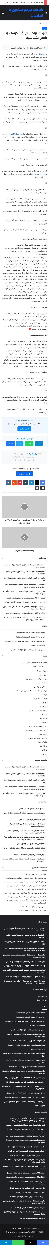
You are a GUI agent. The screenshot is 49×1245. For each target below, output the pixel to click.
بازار (39, 23)
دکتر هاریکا (43, 706)
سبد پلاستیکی (42, 714)
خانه (44, 23)
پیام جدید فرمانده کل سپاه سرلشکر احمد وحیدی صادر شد (25, 893)
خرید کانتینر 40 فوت (40, 698)
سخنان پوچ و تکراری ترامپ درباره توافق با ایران (29, 889)
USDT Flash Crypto (40, 667)
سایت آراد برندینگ (40, 174)
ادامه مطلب (24, 429)
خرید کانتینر (43, 694)
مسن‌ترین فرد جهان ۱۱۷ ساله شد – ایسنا (31, 910)
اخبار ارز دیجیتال (42, 671)
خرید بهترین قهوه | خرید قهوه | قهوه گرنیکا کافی (31, 691)
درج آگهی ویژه (42, 702)
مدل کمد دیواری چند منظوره (37, 738)
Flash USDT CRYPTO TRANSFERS (35, 663)
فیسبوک (10, 443)
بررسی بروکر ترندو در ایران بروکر (36, 679)
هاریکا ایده (43, 746)
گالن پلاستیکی (42, 734)
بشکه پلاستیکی (42, 683)
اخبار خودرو (43, 675)
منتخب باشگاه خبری (39, 867)
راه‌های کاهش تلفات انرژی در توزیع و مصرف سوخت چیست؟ (24, 882)
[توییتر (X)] (37, 482)
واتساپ (29, 443)
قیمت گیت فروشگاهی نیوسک (37, 726)
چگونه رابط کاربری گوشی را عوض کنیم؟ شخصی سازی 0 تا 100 (22, 2)
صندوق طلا (43, 718)
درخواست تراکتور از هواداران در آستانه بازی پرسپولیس (26, 885)
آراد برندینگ (42, 54)
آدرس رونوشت (24, 474)
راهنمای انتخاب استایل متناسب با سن (24, 423)
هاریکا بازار (43, 750)
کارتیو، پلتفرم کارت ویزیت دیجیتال (36, 730)
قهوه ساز (44, 722)
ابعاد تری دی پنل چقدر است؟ (35, 874)
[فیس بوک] (42, 482)
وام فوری (44, 754)
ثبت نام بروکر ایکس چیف (39, 687)
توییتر (20, 443)
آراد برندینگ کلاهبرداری (15, 134)
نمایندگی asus (42, 742)
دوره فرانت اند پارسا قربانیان (37, 710)
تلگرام (38, 443)
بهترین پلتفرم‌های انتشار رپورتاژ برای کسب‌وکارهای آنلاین (26, 878)
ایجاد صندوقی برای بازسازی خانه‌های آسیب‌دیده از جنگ (26, 897)
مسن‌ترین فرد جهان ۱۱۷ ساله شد (34, 907)
